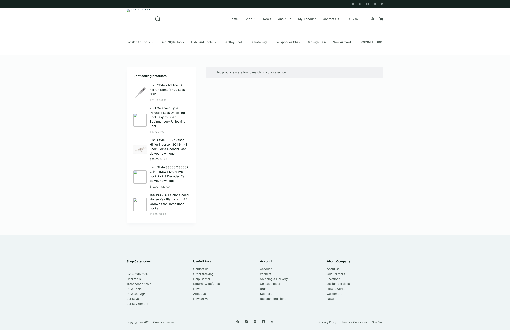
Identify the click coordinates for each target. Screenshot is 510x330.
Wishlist (265, 274)
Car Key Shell (233, 42)
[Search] (157, 19)
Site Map (377, 322)
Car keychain (316, 42)
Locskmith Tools (138, 42)
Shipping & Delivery (274, 279)
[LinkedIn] (263, 321)
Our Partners (336, 274)
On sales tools (270, 284)
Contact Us (331, 19)
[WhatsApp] (382, 4)
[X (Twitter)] (360, 4)
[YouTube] (375, 4)
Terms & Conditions (354, 322)
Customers (334, 294)
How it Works (336, 289)
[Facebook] (353, 4)
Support (266, 294)
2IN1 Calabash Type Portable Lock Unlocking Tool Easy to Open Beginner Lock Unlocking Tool (167, 117)
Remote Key (258, 42)
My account (307, 19)
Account (266, 269)
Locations (333, 279)
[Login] (372, 18)
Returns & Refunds (206, 284)
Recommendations (273, 299)
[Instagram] (367, 4)
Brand (264, 289)
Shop (248, 19)
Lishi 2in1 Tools (202, 42)
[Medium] (272, 321)
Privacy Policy (328, 322)
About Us (284, 19)
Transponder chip (287, 42)
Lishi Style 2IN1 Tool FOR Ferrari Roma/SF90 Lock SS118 (168, 89)
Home (234, 19)
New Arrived (342, 42)
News (267, 19)
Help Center (201, 279)
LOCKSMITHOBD (370, 42)
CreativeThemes (163, 322)
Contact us (200, 269)
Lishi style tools (172, 42)
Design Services (338, 284)
